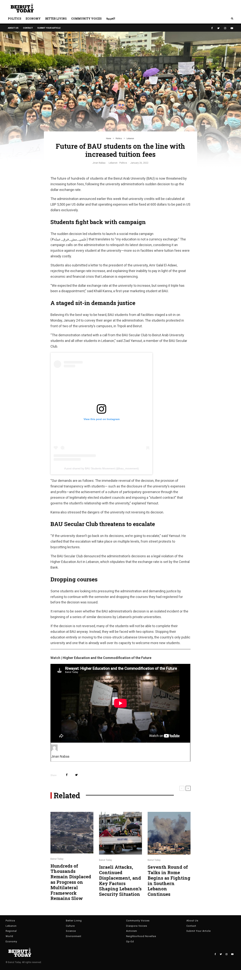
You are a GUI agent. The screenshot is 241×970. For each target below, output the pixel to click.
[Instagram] (225, 28)
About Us (13, 28)
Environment (73, 936)
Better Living (56, 18)
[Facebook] (212, 28)
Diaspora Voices (136, 925)
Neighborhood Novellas (141, 936)
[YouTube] (231, 28)
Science (71, 931)
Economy (33, 18)
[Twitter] (218, 28)
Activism (131, 931)
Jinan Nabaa (98, 163)
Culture (70, 925)
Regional (11, 931)
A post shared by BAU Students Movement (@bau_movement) (101, 468)
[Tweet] (76, 774)
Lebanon (113, 163)
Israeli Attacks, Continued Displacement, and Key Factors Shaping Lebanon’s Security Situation (120, 880)
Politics (14, 18)
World (9, 936)
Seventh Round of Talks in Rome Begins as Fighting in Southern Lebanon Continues (169, 880)
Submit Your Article (48, 28)
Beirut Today (56, 859)
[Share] (67, 774)
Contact (28, 28)
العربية (110, 18)
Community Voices (86, 18)
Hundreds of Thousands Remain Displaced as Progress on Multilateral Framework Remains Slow (70, 882)
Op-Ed (130, 941)
